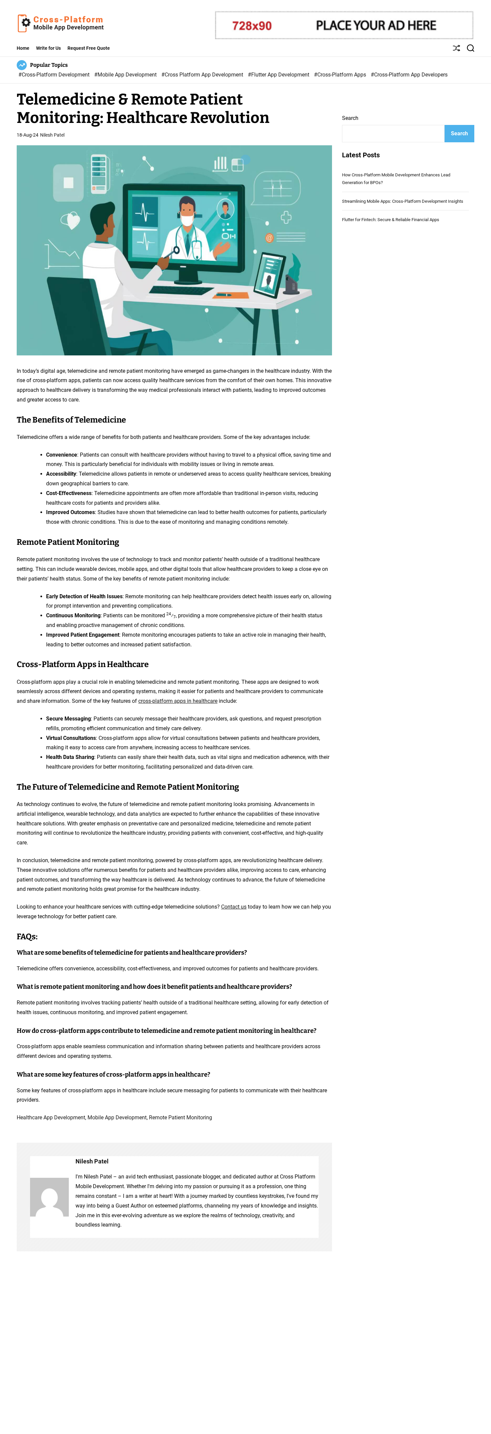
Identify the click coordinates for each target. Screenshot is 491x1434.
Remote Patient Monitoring (180, 1117)
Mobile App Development (117, 1117)
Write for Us (48, 48)
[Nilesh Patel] (49, 1196)
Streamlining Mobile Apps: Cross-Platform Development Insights (402, 201)
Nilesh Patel (52, 135)
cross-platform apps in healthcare (177, 701)
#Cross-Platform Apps (340, 74)
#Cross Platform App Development (202, 74)
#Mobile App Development (126, 74)
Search (350, 118)
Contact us (234, 907)
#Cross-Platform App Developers (409, 74)
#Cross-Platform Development (54, 74)
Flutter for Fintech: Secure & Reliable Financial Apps (390, 219)
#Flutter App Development (279, 74)
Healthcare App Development (51, 1117)
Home (23, 48)
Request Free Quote (88, 48)
